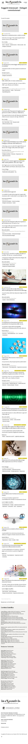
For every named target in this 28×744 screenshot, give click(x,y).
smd (11, 122)
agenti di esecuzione (6, 155)
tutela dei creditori (5, 421)
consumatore (4, 335)
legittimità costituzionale (19, 436)
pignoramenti (18, 154)
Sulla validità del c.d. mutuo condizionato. (12, 80)
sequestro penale (5, 419)
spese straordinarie (12, 591)
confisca (11, 419)
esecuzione (4, 333)
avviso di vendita (5, 383)
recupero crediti (16, 122)
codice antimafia (17, 419)
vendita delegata (5, 264)
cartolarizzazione (13, 44)
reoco (3, 44)
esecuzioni (13, 154)
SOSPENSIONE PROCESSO (16, 469)
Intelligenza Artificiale (6, 154)
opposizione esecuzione (22, 367)
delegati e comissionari (6, 46)
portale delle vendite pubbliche (8, 171)
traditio (12, 90)
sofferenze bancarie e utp (7, 123)
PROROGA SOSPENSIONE (15, 471)
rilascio (3, 436)
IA (22, 154)
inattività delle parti (21, 383)
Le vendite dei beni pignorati (9, 191)
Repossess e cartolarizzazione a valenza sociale (13, 35)
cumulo (10, 539)
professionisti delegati (16, 233)
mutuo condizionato (6, 90)
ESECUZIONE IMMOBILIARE (6, 469)
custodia (4, 299)
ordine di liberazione (11, 299)
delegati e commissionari (7, 75)
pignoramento (5, 539)
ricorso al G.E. (12, 264)
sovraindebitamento (11, 333)
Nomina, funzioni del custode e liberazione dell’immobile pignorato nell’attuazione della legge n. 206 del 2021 (14, 290)
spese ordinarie (5, 591)
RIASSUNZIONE (22, 471)
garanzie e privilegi (15, 201)
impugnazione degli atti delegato (8, 266)
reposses (7, 44)
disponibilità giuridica (6, 91)
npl (24, 44)
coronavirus (4, 556)
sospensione (4, 506)
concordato (21, 333)
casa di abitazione (10, 555)
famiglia (11, 504)
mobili (17, 539)
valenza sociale (20, 44)
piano (15, 506)
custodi (14, 202)
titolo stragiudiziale (12, 367)
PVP (15, 171)
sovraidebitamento (6, 504)
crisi (17, 333)
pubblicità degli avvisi (13, 383)
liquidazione (19, 506)
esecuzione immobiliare (6, 201)
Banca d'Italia (7, 122)
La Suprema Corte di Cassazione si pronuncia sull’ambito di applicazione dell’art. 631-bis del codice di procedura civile (13, 374)
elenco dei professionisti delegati (8, 235)
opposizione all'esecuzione (19, 504)
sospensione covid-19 (10, 436)
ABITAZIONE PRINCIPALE (6, 471)
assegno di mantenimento (7, 593)
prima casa (4, 555)
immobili (13, 539)
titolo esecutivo (17, 90)
